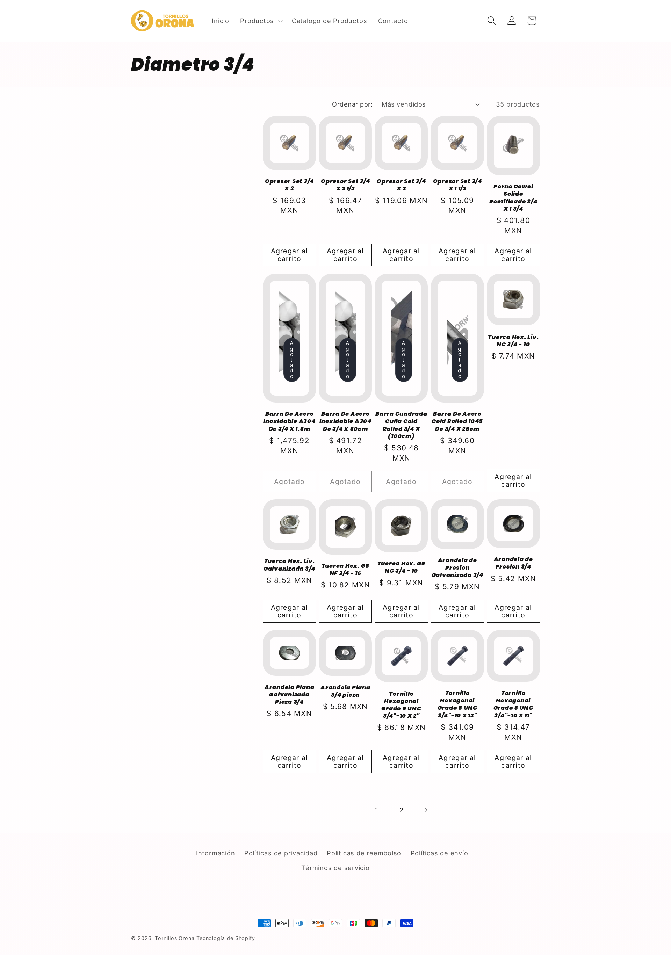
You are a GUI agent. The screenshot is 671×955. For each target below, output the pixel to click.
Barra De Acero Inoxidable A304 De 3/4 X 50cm (345, 421)
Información (215, 853)
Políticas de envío (439, 853)
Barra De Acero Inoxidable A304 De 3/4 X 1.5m (289, 421)
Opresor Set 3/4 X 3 (289, 185)
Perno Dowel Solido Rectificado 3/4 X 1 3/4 (513, 197)
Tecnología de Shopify (225, 938)
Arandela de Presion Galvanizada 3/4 (457, 568)
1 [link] (377, 810)
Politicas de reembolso (364, 853)
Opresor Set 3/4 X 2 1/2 (345, 185)
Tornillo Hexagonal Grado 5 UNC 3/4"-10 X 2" (401, 705)
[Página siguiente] (426, 810)
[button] (261, 20)
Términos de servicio (335, 867)
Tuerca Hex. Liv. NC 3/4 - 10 (513, 340)
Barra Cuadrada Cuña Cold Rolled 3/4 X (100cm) (401, 425)
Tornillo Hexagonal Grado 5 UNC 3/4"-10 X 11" (513, 704)
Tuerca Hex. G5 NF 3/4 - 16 (346, 569)
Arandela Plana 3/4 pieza (345, 691)
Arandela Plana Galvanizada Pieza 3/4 (290, 694)
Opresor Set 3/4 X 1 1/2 (457, 185)
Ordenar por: (352, 104)
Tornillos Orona (175, 938)
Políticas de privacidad (281, 853)
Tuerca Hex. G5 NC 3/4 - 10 (401, 567)
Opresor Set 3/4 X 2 (401, 185)
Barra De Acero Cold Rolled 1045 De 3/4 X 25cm (457, 421)
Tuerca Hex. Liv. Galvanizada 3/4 (289, 564)
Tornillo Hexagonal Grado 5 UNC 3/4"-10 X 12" (457, 704)
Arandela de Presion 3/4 (513, 563)
